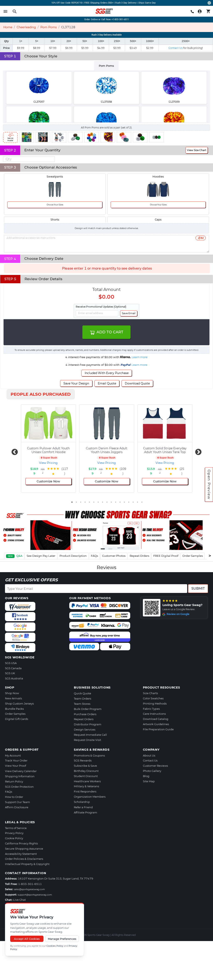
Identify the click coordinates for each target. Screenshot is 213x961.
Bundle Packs (14, 708)
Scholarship (82, 801)
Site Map (149, 781)
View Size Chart (196, 150)
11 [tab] (116, 502)
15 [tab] (133, 502)
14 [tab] (129, 502)
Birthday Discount (86, 770)
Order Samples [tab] (192, 555)
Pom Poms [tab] (106, 65)
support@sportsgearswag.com (35, 894)
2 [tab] (76, 502)
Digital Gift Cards (16, 719)
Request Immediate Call (90, 734)
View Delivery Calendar (21, 771)
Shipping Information (20, 776)
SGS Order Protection (19, 786)
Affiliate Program (85, 812)
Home (7, 27)
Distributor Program (87, 724)
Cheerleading (26, 27)
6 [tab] (94, 502)
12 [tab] (120, 502)
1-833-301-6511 (30, 884)
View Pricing (48, 463)
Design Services (84, 729)
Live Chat (19, 899)
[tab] (14, 556)
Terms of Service (16, 828)
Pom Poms (48, 27)
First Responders (85, 791)
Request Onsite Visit (87, 740)
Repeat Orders (83, 719)
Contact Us (150, 760)
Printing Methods (155, 703)
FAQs (8, 791)
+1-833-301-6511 (120, 19)
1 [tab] (72, 502)
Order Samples (15, 713)
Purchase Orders (85, 714)
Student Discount (86, 776)
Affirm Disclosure (16, 807)
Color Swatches (153, 698)
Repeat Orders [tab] (139, 555)
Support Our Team (17, 802)
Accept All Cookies (27, 938)
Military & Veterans (86, 786)
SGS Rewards (83, 760)
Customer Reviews (155, 765)
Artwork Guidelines (156, 724)
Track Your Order (16, 760)
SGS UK (10, 673)
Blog (146, 776)
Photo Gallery (152, 770)
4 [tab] (85, 502)
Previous (13, 451)
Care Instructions (154, 713)
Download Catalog (155, 719)
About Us (149, 755)
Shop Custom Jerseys (19, 703)
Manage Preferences (62, 938)
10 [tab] (111, 502)
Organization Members (89, 796)
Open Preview (209, 484)
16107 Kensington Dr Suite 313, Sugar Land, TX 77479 (55, 878)
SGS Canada (13, 668)
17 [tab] (142, 502)
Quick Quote (82, 693)
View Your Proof (15, 765)
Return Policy (14, 781)
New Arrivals (13, 698)
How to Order (14, 796)
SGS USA (11, 663)
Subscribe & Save (85, 765)
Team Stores (82, 703)
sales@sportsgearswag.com (29, 889)
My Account (13, 755)
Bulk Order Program (88, 709)
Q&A (19, 555)
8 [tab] (102, 502)
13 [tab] (124, 502)
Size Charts (150, 693)
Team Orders (82, 698)
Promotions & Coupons (89, 755)
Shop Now (12, 693)
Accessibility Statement (21, 853)
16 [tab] (137, 502)
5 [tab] (89, 502)
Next (197, 451)
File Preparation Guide (158, 729)
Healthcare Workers (87, 781)
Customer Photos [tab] (113, 555)
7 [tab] (98, 502)
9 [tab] (107, 502)
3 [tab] (81, 502)
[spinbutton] (29, 159)
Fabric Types (151, 708)
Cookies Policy (54, 945)
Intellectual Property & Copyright (27, 864)
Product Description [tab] (73, 555)
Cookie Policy (14, 838)
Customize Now (48, 481)
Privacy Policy (14, 833)
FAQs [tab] (94, 555)
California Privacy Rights (21, 843)
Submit (198, 588)
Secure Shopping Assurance (24, 848)
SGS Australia (14, 678)
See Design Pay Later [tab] (41, 555)
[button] (52, 157)
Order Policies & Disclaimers (24, 858)
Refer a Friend (83, 807)
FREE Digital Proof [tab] (165, 555)
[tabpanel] (106, 96)
